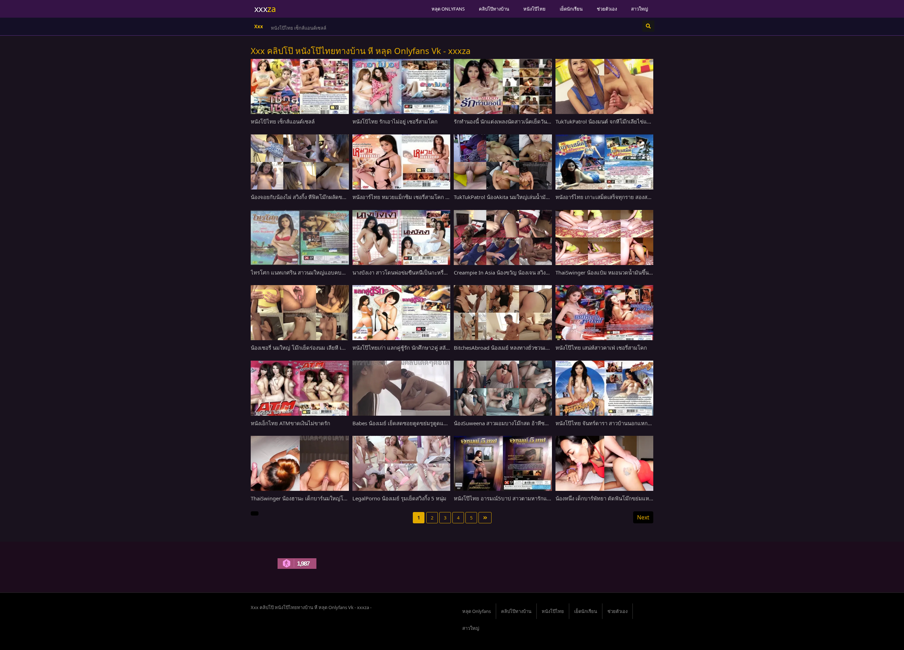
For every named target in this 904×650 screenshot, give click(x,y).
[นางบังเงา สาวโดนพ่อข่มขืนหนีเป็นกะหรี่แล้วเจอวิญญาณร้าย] (401, 237)
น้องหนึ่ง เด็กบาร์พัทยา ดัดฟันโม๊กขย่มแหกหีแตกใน (613, 498)
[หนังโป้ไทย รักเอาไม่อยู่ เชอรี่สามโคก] (401, 86)
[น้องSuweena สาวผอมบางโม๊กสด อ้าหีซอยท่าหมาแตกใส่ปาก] (503, 388)
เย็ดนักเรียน (571, 9)
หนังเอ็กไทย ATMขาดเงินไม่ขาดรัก (290, 423)
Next (643, 517)
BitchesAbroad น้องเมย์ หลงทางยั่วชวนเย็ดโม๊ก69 (511, 347)
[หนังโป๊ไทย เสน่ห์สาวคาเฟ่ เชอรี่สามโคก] (604, 312)
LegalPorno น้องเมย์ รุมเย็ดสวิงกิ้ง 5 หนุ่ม (399, 498)
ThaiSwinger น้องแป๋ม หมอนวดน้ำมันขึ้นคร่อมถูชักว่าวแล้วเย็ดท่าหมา (634, 272)
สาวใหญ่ (639, 9)
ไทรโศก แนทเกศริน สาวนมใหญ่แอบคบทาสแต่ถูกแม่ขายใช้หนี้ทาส (327, 272)
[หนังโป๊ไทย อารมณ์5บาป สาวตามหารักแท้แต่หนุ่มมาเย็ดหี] (503, 463)
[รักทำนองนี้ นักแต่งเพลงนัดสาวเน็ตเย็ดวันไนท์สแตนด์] (503, 86)
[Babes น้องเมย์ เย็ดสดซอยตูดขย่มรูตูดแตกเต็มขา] (401, 388)
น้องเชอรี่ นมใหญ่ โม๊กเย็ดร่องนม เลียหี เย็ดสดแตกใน (311, 347)
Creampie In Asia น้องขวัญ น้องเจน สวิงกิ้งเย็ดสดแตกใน (518, 272)
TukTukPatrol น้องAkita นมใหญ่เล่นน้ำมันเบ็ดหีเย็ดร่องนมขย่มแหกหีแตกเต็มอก (544, 196)
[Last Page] (485, 517)
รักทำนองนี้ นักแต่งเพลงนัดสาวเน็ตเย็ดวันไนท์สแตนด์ (514, 121)
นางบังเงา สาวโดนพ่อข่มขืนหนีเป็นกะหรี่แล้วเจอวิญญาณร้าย (421, 272)
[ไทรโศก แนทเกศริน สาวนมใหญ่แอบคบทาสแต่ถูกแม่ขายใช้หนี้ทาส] (300, 237)
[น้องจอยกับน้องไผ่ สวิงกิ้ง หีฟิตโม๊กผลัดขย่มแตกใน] (300, 161)
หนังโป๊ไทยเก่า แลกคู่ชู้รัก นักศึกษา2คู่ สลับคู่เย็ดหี (408, 347)
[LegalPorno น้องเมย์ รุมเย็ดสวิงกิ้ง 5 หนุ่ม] (401, 463)
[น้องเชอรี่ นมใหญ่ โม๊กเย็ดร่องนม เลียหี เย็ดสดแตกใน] (300, 312)
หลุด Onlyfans (448, 9)
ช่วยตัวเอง (607, 9)
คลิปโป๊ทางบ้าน (494, 9)
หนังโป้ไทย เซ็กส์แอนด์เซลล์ (283, 121)
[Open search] (648, 26)
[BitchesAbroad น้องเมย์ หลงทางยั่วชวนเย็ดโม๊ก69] (503, 312)
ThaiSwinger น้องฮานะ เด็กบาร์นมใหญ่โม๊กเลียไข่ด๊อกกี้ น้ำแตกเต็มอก (331, 498)
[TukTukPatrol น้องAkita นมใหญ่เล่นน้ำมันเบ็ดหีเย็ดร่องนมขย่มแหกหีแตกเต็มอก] (503, 161)
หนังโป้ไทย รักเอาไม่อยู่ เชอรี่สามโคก (308, 28)
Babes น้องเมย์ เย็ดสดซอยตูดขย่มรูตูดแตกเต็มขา (408, 423)
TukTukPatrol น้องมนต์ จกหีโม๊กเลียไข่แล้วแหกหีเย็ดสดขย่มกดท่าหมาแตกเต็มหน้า (649, 121)
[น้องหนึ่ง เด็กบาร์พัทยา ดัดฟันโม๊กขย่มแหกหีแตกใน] (604, 463)
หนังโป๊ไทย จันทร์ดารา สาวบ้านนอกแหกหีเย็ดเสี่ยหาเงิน (618, 423)
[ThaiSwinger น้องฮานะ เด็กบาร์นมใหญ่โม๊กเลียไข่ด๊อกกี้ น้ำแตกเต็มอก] (300, 463)
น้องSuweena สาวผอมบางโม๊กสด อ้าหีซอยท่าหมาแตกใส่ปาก (523, 423)
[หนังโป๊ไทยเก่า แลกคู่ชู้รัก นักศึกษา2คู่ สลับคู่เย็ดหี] (401, 312)
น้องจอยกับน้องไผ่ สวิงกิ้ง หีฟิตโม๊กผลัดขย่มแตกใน (308, 196)
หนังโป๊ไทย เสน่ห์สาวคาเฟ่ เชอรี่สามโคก (601, 347)
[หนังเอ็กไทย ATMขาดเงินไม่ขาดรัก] (300, 388)
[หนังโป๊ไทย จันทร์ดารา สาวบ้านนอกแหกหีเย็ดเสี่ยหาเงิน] (604, 388)
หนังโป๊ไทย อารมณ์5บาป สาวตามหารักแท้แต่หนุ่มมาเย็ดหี (520, 498)
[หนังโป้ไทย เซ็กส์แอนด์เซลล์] (300, 86)
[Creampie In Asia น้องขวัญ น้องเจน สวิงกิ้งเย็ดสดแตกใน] (503, 237)
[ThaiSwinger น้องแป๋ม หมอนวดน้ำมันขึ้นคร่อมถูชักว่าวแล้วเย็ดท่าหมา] (604, 237)
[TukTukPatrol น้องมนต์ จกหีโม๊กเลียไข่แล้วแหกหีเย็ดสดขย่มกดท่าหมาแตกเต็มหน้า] (604, 86)
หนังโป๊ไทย (534, 9)
